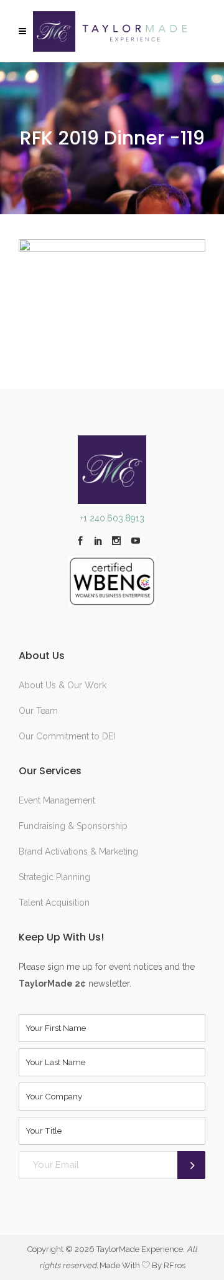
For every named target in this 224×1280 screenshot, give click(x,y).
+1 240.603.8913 (112, 518)
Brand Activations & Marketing (78, 851)
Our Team (38, 711)
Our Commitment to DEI (67, 736)
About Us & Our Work (62, 685)
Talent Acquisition (54, 903)
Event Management (57, 800)
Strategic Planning (54, 877)
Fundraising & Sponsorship (73, 826)
